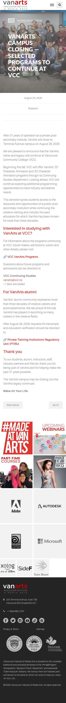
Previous (13, 405)
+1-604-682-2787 (15, 611)
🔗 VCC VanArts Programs (20, 256)
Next (56, 405)
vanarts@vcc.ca (12, 280)
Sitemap (40, 629)
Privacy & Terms (10, 629)
